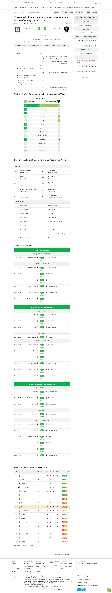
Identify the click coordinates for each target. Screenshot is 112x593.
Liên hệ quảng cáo (66, 568)
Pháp (54, 7)
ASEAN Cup (23, 7)
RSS (77, 576)
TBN (38, 7)
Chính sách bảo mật (66, 566)
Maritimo (33, 391)
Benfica (34, 404)
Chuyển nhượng (85, 7)
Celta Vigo (33, 414)
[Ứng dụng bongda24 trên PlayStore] (88, 563)
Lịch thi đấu (64, 12)
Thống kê (46, 45)
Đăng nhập (98, 3)
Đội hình (32, 45)
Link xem (94, 12)
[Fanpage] (91, 575)
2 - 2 (86, 60)
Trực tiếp (87, 12)
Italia (47, 7)
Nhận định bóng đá (41, 563)
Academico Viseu (31, 257)
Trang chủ (13, 561)
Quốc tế (59, 7)
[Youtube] (98, 575)
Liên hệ (80, 579)
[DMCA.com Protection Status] (81, 590)
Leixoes (34, 314)
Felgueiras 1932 (32, 363)
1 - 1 (86, 40)
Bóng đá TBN (27, 568)
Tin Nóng (13, 563)
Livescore (38, 571)
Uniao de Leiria (52, 257)
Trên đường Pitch (65, 2)
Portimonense (24, 487)
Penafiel (50, 369)
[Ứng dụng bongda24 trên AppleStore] (94, 563)
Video (92, 7)
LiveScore (56, 12)
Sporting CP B (51, 424)
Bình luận (70, 7)
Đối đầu (53, 45)
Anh (34, 7)
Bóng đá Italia (27, 571)
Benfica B (50, 321)
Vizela (34, 327)
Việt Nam (29, 7)
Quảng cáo (88, 579)
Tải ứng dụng (81, 561)
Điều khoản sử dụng (66, 563)
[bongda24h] (12, 7)
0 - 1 (86, 45)
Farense (50, 357)
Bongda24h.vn (94, 585)
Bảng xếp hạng (79, 12)
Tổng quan (18, 45)
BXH (64, 45)
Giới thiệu (63, 561)
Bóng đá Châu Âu (28, 566)
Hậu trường (39, 568)
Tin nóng (16, 7)
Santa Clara (51, 398)
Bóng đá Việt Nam (28, 561)
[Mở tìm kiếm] (88, 3)
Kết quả (71, 12)
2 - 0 (86, 71)
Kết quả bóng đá (53, 565)
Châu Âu (42, 7)
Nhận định (77, 7)
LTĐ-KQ (64, 7)
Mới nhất (52, 2)
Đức (51, 7)
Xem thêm (86, 77)
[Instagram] (95, 575)
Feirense (50, 344)
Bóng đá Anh (27, 563)
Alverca (50, 337)
